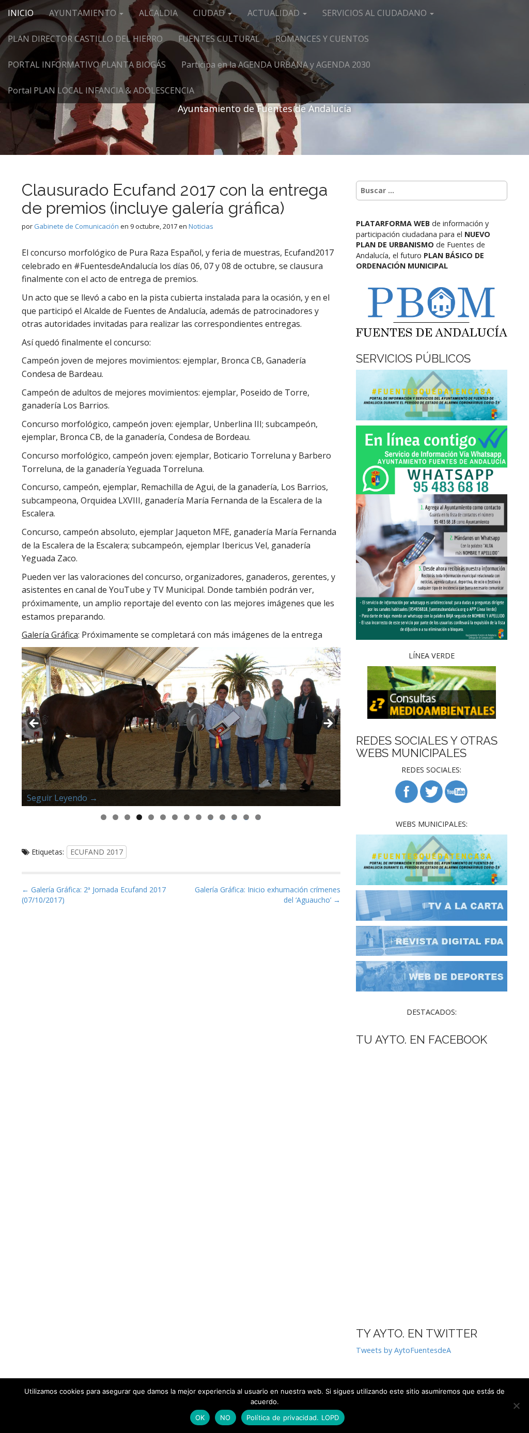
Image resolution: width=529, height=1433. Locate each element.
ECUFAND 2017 (96, 852)
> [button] (327, 724)
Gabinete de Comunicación (76, 226)
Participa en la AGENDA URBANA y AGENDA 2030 (275, 64)
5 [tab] (151, 817)
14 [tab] (258, 817)
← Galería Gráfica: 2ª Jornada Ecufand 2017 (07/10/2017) (94, 895)
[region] (181, 726)
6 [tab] (163, 817)
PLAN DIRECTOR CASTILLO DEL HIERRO (85, 38)
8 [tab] (187, 817)
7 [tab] (175, 817)
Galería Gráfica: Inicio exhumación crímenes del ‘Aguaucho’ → (267, 895)
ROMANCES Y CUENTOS (322, 38)
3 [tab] (127, 817)
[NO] (516, 1405)
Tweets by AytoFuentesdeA (403, 1350)
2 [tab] (115, 817)
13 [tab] (246, 817)
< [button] (34, 724)
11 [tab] (222, 817)
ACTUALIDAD (274, 13)
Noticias (201, 226)
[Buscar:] (431, 190)
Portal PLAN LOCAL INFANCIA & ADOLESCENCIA (101, 90)
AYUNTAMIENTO (83, 13)
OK (200, 1417)
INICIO (21, 13)
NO (225, 1417)
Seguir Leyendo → (62, 798)
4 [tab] (139, 817)
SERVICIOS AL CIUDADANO (375, 13)
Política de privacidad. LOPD (292, 1417)
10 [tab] (210, 817)
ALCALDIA (158, 13)
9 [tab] (198, 817)
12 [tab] (234, 817)
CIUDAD (210, 13)
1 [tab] (103, 817)
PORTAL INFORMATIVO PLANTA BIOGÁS (87, 64)
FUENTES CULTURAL (219, 38)
